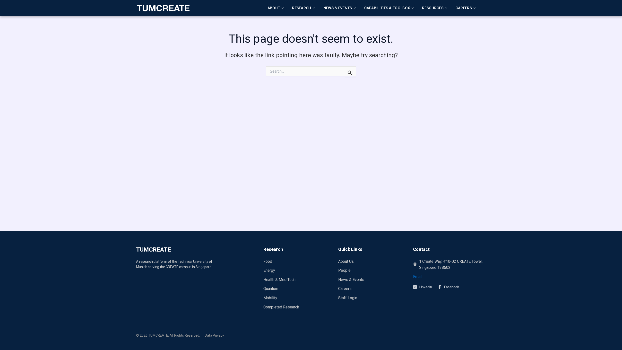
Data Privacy (214, 335)
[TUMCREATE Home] (163, 8)
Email (417, 276)
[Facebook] (448, 287)
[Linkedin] (422, 287)
